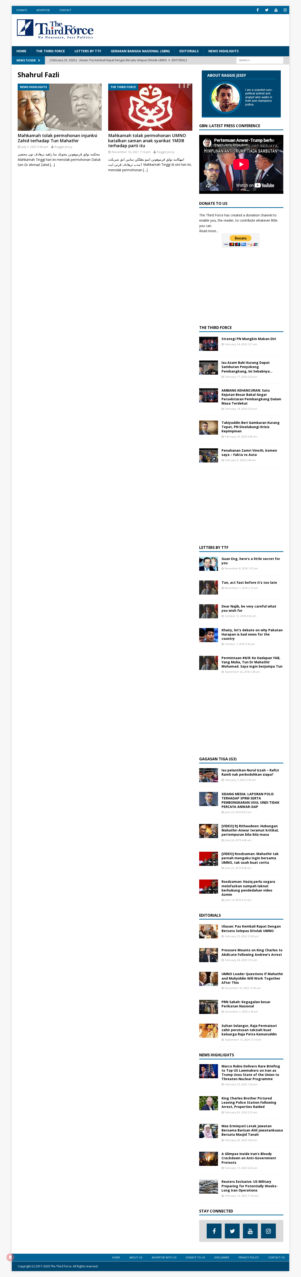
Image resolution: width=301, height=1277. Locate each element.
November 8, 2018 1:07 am (241, 568)
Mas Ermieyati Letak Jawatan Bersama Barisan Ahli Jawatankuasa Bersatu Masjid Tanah (252, 1130)
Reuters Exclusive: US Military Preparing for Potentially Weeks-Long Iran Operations (250, 1185)
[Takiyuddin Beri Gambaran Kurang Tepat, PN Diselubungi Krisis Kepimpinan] (208, 428)
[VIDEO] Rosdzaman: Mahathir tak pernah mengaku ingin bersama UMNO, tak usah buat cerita (250, 857)
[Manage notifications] (10, 1257)
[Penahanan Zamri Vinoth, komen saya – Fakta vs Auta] (208, 455)
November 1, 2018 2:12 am (241, 588)
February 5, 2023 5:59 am (240, 780)
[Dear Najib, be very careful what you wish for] (208, 611)
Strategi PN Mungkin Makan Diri (249, 338)
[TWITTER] (267, 10)
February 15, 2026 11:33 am (242, 1195)
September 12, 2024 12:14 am (243, 1039)
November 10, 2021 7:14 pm (131, 152)
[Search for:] (259, 60)
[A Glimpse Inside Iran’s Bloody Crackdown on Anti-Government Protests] (208, 1159)
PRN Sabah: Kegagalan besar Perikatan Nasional (246, 1004)
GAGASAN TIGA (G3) (218, 759)
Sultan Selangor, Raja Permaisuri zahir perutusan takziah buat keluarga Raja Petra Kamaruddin (249, 1029)
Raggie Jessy (63, 147)
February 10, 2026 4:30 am (241, 436)
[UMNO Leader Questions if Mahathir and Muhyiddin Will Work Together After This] (208, 979)
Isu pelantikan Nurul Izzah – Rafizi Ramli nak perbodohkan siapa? (250, 772)
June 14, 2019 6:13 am (238, 900)
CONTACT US (276, 1257)
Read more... (208, 231)
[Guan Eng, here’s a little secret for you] (208, 564)
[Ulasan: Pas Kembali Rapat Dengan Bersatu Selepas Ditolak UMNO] (208, 931)
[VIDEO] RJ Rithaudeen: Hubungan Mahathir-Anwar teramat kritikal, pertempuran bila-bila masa (250, 830)
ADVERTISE (43, 10)
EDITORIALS (189, 51)
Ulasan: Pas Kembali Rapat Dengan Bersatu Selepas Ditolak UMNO (251, 928)
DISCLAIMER (221, 1257)
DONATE (21, 10)
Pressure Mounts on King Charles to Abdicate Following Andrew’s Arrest (252, 952)
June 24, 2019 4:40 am (238, 840)
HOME (21, 51)
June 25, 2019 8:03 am (238, 812)
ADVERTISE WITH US (164, 1257)
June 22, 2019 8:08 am (238, 868)
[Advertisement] (199, 29)
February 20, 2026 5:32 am (241, 1112)
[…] (52, 164)
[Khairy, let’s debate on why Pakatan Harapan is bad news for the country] (208, 635)
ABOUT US (135, 1257)
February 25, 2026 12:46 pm (242, 936)
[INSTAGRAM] (285, 10)
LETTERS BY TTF (88, 51)
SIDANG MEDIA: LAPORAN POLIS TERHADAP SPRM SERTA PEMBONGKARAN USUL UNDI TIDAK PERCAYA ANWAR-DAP (250, 800)
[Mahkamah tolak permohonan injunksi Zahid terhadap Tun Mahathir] (60, 107)
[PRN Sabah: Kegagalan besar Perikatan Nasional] (208, 1007)
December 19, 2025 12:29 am (243, 988)
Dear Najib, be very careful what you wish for (249, 608)
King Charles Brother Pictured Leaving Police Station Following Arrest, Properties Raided (249, 1102)
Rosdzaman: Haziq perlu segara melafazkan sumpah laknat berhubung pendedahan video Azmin (248, 888)
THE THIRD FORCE (50, 51)
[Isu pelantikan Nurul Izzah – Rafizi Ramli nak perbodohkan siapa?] (208, 775)
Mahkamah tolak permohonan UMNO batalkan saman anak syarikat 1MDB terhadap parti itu (147, 140)
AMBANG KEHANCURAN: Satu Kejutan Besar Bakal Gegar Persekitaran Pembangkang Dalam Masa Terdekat (251, 396)
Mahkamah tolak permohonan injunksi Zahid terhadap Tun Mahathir (57, 138)
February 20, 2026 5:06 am (241, 1140)
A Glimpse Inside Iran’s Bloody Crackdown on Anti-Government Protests (249, 1157)
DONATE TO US (195, 1257)
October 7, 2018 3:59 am (240, 644)
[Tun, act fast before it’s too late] (208, 587)
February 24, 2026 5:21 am (241, 344)
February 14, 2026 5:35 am (241, 408)
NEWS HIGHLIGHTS (223, 51)
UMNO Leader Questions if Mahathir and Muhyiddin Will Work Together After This (252, 978)
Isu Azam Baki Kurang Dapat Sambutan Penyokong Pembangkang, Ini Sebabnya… (247, 366)
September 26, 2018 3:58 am (242, 671)
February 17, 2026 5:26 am (241, 376)
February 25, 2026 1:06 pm (241, 1084)
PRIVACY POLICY (248, 1257)
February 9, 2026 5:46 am (240, 460)
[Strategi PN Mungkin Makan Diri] (208, 344)
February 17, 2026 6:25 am (241, 1168)
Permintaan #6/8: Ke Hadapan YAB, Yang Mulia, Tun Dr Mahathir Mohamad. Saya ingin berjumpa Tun (252, 662)
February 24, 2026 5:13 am (241, 960)
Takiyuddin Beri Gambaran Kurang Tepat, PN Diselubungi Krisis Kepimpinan (251, 426)
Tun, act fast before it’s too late (249, 582)
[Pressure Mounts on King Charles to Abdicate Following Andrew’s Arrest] (208, 955)
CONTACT (65, 10)
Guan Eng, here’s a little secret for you (251, 560)
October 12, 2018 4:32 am (240, 616)
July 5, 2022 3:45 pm (34, 147)
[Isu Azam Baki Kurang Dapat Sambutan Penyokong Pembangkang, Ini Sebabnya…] (208, 368)
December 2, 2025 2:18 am (241, 1011)
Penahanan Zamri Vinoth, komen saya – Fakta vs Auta (249, 452)
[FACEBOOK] (257, 10)
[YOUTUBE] (276, 10)
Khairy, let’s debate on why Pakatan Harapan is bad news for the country (252, 634)
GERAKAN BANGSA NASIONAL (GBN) (140, 51)
